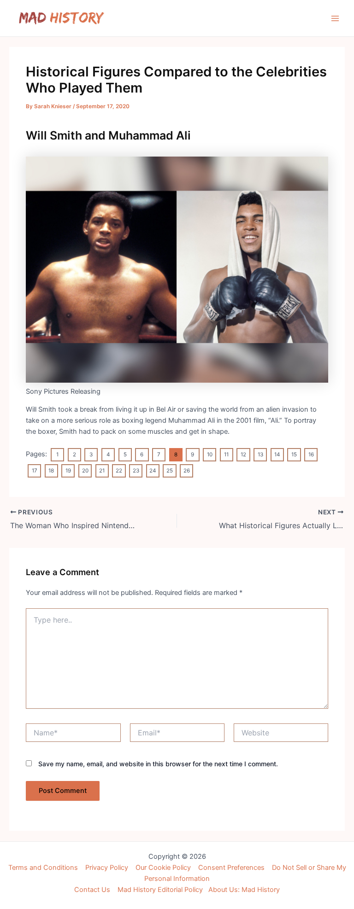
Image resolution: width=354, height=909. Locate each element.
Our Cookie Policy (163, 867)
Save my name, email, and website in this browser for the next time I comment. (158, 764)
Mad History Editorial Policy (160, 890)
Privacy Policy (106, 867)
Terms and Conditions (43, 867)
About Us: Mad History (244, 890)
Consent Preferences (231, 867)
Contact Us (92, 890)
